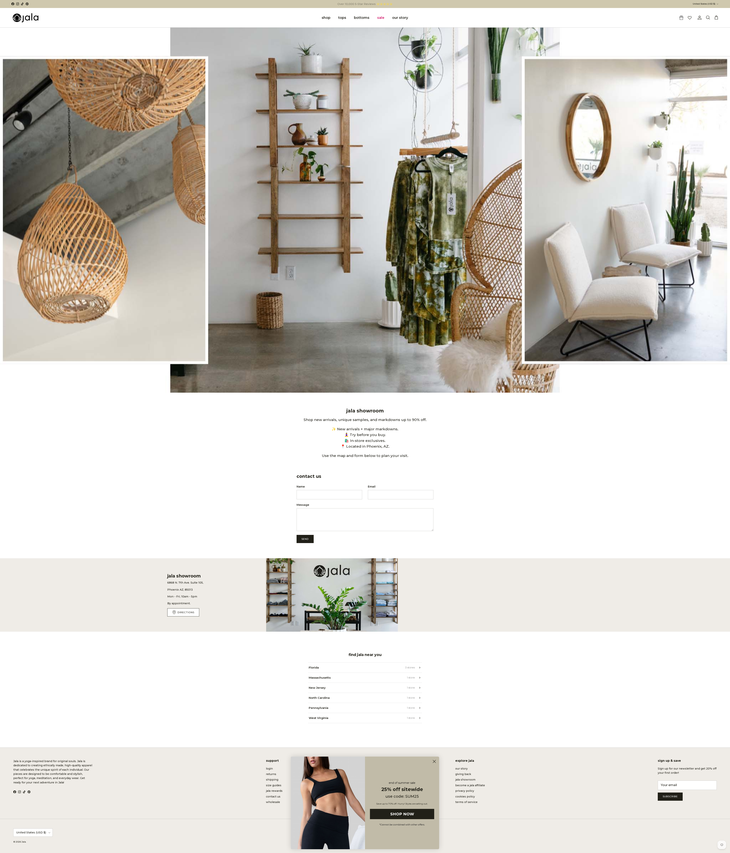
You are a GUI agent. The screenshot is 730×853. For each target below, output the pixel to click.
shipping (272, 779)
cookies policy (465, 796)
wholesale (273, 802)
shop (326, 18)
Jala (23, 841)
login (269, 768)
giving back (463, 774)
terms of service (466, 802)
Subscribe (670, 796)
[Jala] (25, 18)
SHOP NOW (402, 814)
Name (301, 486)
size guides (273, 785)
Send (305, 539)
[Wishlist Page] (689, 17)
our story (400, 18)
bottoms (361, 18)
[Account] (699, 17)
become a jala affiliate (470, 785)
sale (380, 18)
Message (303, 505)
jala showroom (465, 779)
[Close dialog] (434, 761)
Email (371, 486)
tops (342, 18)
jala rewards (274, 791)
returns (271, 774)
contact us (273, 796)
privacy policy (464, 791)
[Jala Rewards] (681, 17)
